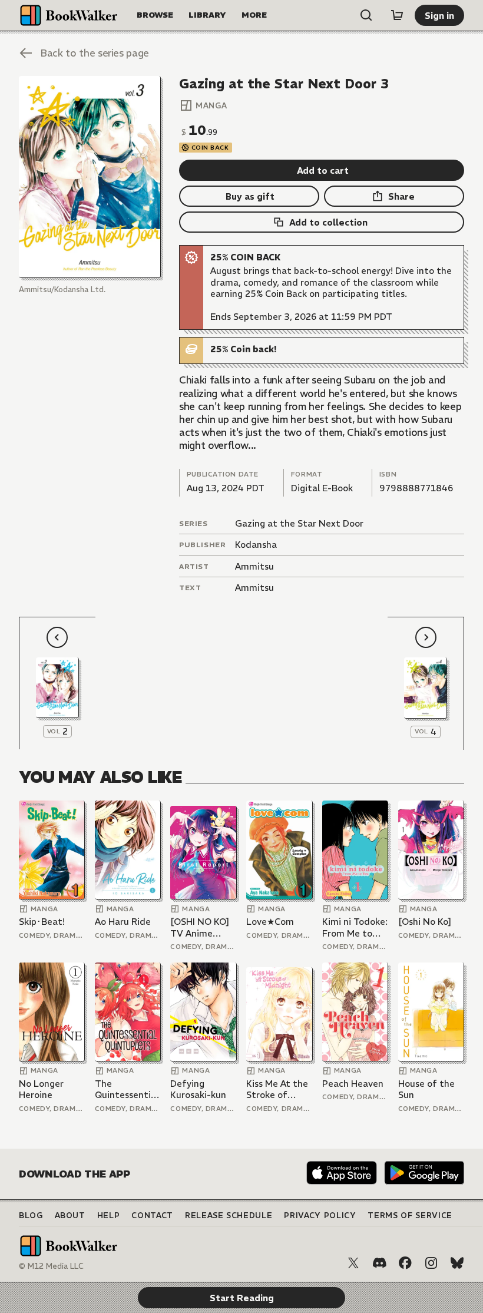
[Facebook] (405, 1263)
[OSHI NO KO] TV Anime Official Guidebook (200, 927)
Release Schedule (228, 1215)
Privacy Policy (320, 1215)
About (70, 1215)
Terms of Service (410, 1215)
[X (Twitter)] (353, 1263)
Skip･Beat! (42, 921)
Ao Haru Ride (123, 921)
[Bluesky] (457, 1263)
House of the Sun (426, 1089)
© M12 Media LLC (51, 1266)
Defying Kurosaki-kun (198, 1089)
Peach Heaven (352, 1083)
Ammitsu (254, 566)
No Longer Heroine (41, 1089)
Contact (152, 1215)
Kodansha (256, 544)
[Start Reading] (90, 177)
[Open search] (366, 15)
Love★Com (270, 921)
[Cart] (397, 15)
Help (108, 1215)
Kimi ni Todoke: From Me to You (355, 927)
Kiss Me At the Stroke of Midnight (277, 1089)
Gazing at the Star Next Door (299, 523)
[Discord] (379, 1263)
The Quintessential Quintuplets (126, 1089)
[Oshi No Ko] (425, 921)
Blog (31, 1215)
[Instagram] (431, 1263)
